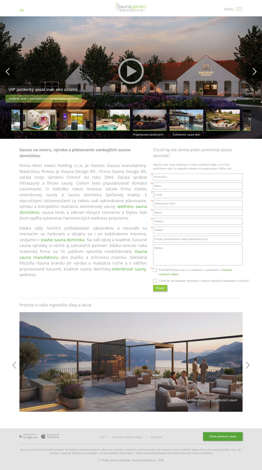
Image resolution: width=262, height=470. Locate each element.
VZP (102, 437)
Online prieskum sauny (222, 436)
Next (247, 365)
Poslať (160, 288)
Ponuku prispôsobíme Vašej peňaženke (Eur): (181, 239)
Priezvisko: (161, 176)
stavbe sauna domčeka (63, 239)
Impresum (156, 437)
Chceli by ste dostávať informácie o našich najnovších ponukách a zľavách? (204, 280)
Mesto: (158, 212)
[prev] (7, 72)
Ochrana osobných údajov (127, 437)
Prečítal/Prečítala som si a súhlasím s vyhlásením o (195, 272)
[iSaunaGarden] (131, 7)
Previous (14, 365)
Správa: (159, 247)
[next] (254, 72)
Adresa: (159, 221)
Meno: (158, 185)
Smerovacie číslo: (165, 203)
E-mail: (158, 194)
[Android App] (28, 437)
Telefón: (159, 230)
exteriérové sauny (129, 269)
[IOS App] (50, 437)
